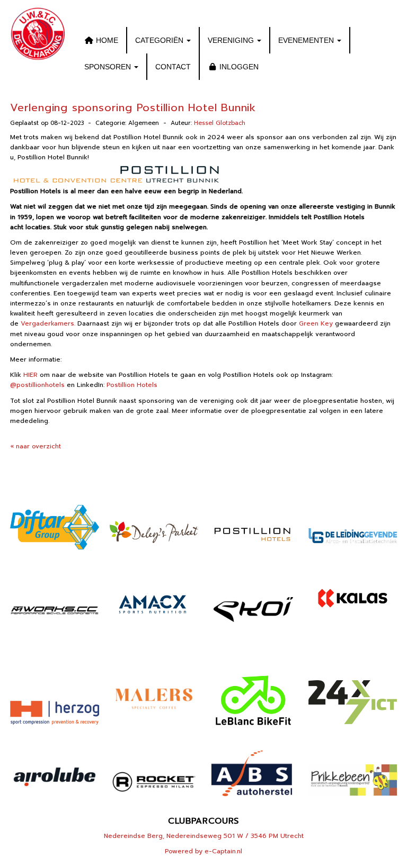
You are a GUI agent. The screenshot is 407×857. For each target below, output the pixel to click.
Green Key (316, 323)
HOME (106, 40)
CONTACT (173, 66)
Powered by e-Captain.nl (203, 851)
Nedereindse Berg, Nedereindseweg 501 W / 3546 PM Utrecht (204, 836)
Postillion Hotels (132, 385)
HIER (30, 375)
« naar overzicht (35, 446)
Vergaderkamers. (48, 323)
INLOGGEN (238, 66)
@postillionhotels (37, 385)
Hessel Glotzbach (219, 123)
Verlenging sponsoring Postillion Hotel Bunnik (133, 107)
